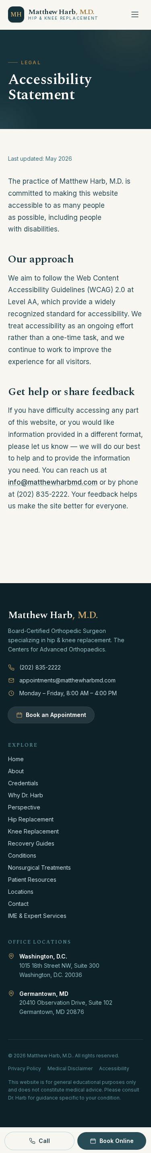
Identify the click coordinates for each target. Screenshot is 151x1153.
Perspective (24, 807)
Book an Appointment (56, 714)
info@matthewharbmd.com (52, 482)
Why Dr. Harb (25, 795)
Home (16, 759)
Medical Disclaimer (70, 1068)
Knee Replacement (33, 831)
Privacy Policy (24, 1068)
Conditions (22, 855)
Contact (18, 903)
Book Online (116, 1140)
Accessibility (114, 1068)
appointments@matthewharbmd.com (67, 680)
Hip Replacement (31, 819)
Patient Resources (32, 879)
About (16, 771)
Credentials (23, 783)
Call (44, 1140)
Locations (20, 891)
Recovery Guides (31, 843)
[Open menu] (135, 14)
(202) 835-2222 (40, 667)
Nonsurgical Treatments (39, 867)
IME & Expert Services (37, 915)
